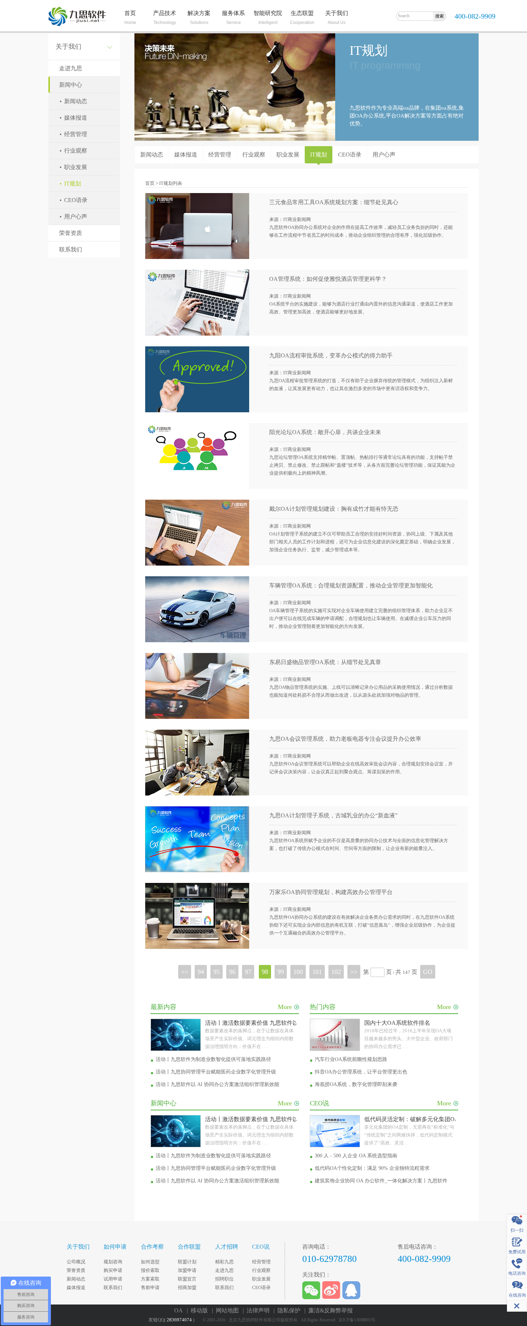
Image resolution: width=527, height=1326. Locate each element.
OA (180, 1310)
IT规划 (72, 184)
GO (427, 971)
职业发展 (75, 167)
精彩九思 (224, 1261)
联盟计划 (187, 1261)
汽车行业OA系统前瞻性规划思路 (351, 1059)
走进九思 (70, 68)
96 (232, 971)
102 (336, 971)
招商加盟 (187, 1287)
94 (201, 971)
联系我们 (70, 249)
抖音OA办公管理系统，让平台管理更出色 (361, 1072)
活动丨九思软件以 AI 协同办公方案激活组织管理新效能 (217, 1084)
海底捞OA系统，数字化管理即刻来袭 (356, 1084)
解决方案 (198, 13)
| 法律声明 (257, 1310)
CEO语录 (75, 200)
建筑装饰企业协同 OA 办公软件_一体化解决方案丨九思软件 (381, 1180)
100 (298, 971)
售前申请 (150, 1287)
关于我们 (336, 13)
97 (248, 971)
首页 (130, 13)
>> (353, 971)
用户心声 (75, 216)
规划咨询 (113, 1261)
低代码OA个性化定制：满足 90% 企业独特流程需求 (372, 1168)
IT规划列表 (170, 183)
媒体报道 (75, 118)
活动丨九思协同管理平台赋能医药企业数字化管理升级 (216, 1072)
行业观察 (75, 151)
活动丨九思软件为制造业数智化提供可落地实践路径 (213, 1059)
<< (184, 971)
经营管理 (75, 134)
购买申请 (113, 1270)
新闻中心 (70, 85)
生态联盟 (302, 13)
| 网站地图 (227, 1310)
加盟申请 (187, 1270)
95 (216, 971)
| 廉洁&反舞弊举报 (328, 1310)
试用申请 (113, 1279)
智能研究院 (267, 13)
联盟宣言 (187, 1279)
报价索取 (150, 1270)
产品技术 (164, 13)
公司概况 (76, 1261)
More (285, 1006)
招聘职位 (224, 1279)
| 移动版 (199, 1310)
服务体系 (233, 13)
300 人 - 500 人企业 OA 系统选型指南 (356, 1155)
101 (317, 971)
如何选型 (150, 1261)
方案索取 (150, 1279)
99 (280, 971)
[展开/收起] (517, 1306)
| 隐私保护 (288, 1310)
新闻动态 (75, 101)
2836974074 (179, 1319)
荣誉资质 (70, 233)
